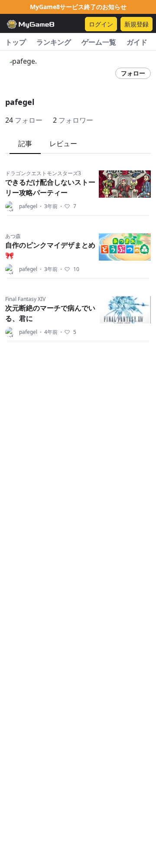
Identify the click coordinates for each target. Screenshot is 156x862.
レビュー (63, 143)
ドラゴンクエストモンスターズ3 (43, 173)
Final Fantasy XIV (25, 299)
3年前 (48, 206)
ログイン (101, 24)
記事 (25, 143)
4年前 (48, 332)
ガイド (137, 42)
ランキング (53, 42)
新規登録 (136, 24)
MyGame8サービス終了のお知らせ (78, 7)
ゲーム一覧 (98, 42)
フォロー (133, 73)
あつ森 (13, 236)
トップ (15, 42)
